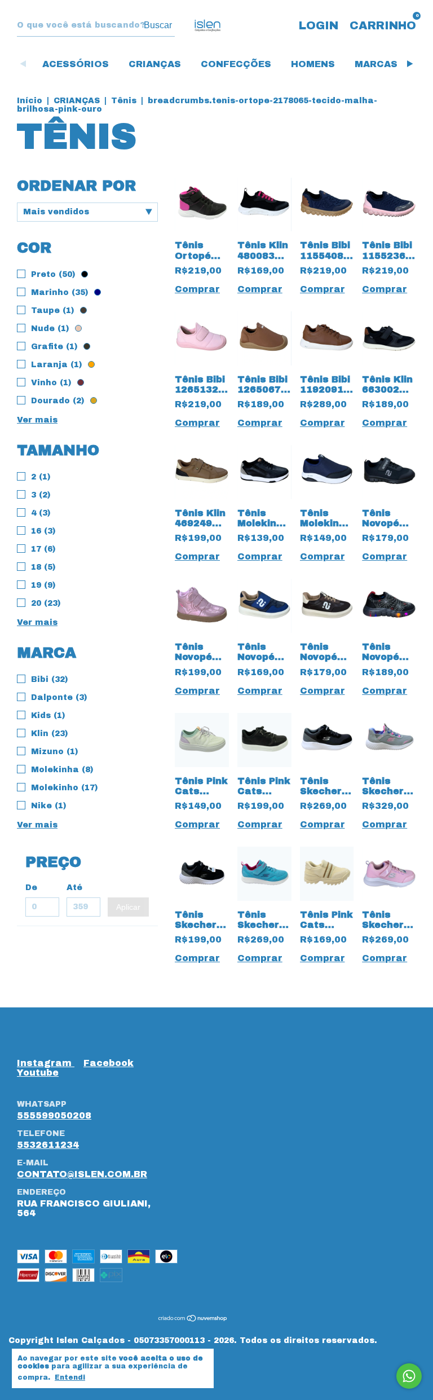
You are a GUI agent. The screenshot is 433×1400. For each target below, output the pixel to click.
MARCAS (376, 64)
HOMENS (313, 64)
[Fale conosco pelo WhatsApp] (409, 1376)
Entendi (70, 1377)
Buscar (158, 25)
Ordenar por (76, 185)
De (31, 887)
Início (29, 100)
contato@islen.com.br (82, 1174)
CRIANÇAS (155, 64)
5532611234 (48, 1145)
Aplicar (128, 907)
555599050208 (54, 1115)
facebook (108, 1063)
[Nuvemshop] (193, 1318)
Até (74, 887)
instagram (45, 1063)
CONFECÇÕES (236, 64)
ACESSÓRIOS (75, 64)
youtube (38, 1072)
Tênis (123, 100)
